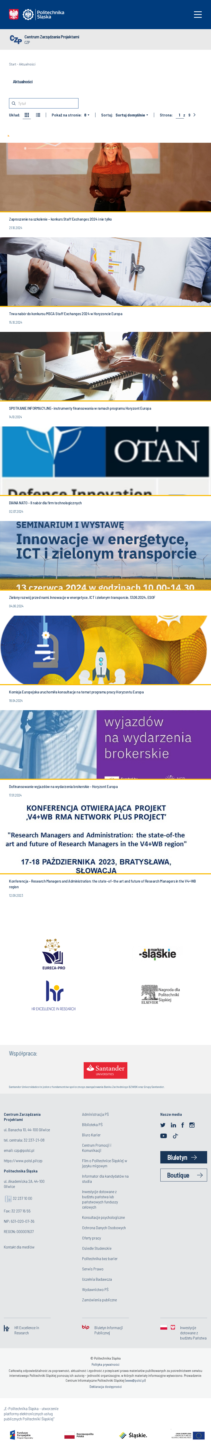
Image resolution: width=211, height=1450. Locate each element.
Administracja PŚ (95, 1114)
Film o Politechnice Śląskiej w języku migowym (104, 1163)
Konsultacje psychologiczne (103, 1217)
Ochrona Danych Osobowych (104, 1227)
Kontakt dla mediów (19, 1246)
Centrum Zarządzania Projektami (51, 36)
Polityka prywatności (105, 1364)
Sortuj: (107, 115)
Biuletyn (177, 1157)
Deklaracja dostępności (106, 1387)
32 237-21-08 (34, 1139)
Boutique (178, 1175)
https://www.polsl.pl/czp (23, 1160)
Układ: (14, 115)
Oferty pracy (91, 1237)
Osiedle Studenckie (96, 1248)
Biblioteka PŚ (92, 1124)
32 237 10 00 (22, 1198)
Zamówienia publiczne (99, 1299)
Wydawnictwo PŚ (95, 1289)
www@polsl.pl (135, 1380)
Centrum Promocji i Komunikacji (96, 1148)
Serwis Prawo (92, 1268)
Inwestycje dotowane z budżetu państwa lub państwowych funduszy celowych (100, 1199)
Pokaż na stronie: (67, 115)
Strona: (166, 115)
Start (12, 64)
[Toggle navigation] (198, 14)
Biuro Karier (91, 1134)
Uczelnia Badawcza (97, 1279)
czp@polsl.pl (24, 1150)
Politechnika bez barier (100, 1258)
